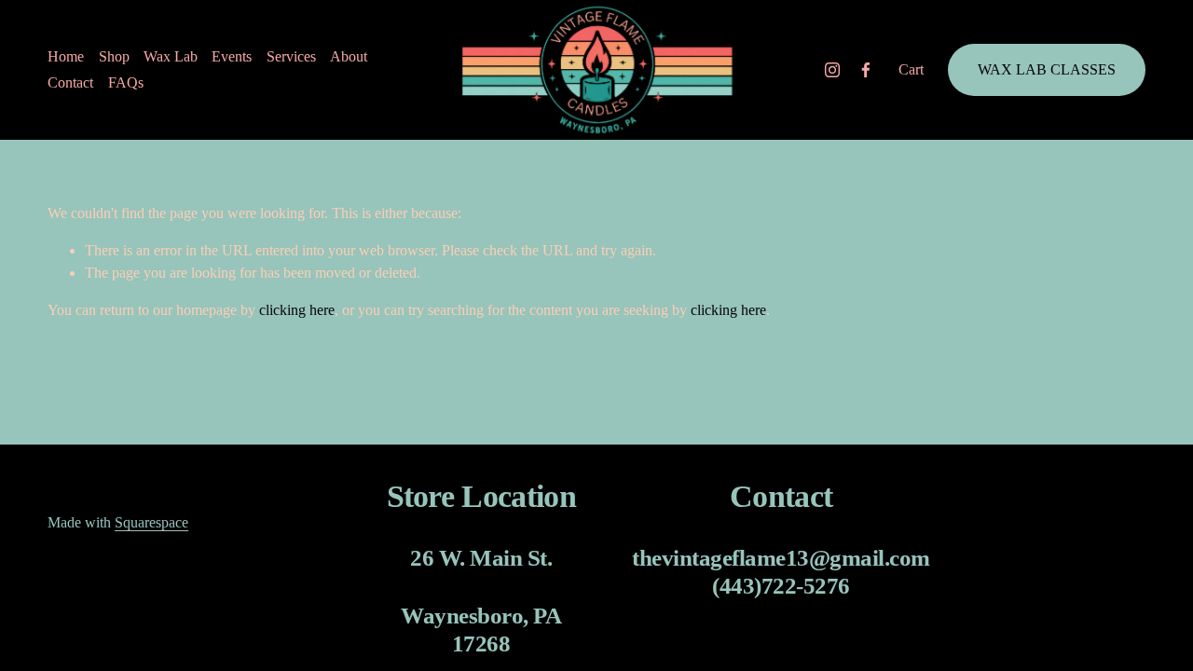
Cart (911, 69)
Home (66, 56)
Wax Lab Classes (1047, 69)
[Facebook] (866, 70)
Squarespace (151, 522)
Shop (114, 56)
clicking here (297, 310)
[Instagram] (832, 70)
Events (232, 56)
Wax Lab (171, 56)
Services (291, 56)
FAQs (126, 82)
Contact (70, 82)
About (348, 56)
